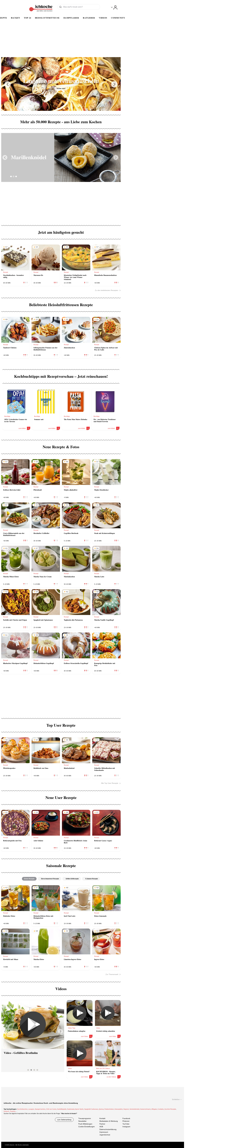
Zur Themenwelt (112, 974)
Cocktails (161, 1109)
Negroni (126, 1109)
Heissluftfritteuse (47, 17)
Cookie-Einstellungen (86, 1126)
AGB (101, 1127)
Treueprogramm (84, 1118)
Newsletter (82, 1121)
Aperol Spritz (79, 1109)
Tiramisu (13, 1111)
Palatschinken (109, 1109)
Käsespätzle (119, 1109)
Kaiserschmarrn (145, 1109)
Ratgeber (89, 17)
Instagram (126, 1127)
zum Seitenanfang (64, 1120)
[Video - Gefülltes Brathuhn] (32, 1024)
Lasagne (31, 1109)
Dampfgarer (71, 17)
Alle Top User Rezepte (109, 783)
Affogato (154, 1109)
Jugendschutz (104, 1135)
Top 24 (27, 17)
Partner (102, 1124)
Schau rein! (61, 92)
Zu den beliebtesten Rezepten (106, 290)
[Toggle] (114, 7)
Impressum (103, 1132)
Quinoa (101, 1109)
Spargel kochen (40, 1109)
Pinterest (125, 1121)
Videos (103, 17)
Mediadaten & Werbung (108, 1121)
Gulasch (6, 1111)
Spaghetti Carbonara (91, 1109)
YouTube (125, 1124)
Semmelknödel (135, 1109)
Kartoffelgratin (61, 1109)
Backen (15, 17)
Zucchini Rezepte (170, 1109)
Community (118, 17)
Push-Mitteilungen (85, 1124)
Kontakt (102, 1118)
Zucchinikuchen (22, 1109)
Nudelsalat (70, 1109)
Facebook (126, 1118)
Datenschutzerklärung (107, 1129)
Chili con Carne (51, 1109)
